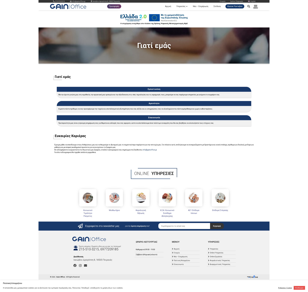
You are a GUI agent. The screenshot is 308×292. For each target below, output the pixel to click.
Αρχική (168, 6)
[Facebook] (75, 265)
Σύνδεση (217, 6)
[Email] (85, 265)
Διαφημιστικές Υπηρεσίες (220, 264)
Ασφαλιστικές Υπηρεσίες (220, 260)
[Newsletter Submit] (217, 226)
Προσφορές (114, 6)
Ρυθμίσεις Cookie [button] (285, 288)
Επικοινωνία (179, 264)
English (253, 1)
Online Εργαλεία (216, 257)
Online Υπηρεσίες (216, 253)
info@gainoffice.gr (78, 1)
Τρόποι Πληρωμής (236, 1)
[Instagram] (80, 265)
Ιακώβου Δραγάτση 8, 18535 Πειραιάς (106, 1)
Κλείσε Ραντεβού (234, 6)
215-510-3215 (60, 1)
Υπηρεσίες (181, 6)
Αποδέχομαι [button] (299, 288)
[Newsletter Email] (184, 226)
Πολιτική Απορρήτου (182, 260)
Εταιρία (222, 1)
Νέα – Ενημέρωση (200, 6)
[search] (250, 6)
